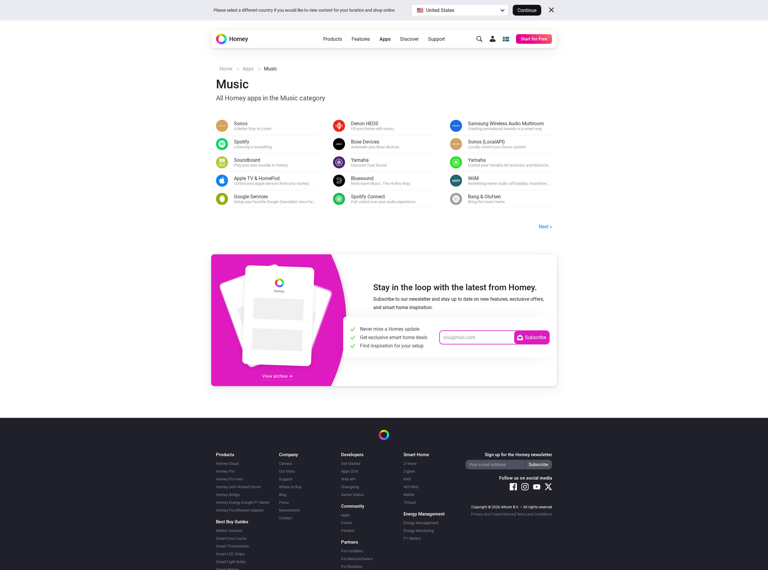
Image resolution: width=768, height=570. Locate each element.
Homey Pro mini (229, 479)
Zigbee (409, 471)
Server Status (352, 494)
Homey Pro (225, 471)
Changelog (350, 487)
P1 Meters (412, 538)
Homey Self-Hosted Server (238, 487)
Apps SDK (349, 471)
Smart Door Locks (231, 538)
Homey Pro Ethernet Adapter (240, 510)
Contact (285, 518)
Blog (282, 494)
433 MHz (411, 487)
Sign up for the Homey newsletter (518, 454)
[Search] (479, 39)
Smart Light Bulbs (231, 562)
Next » (545, 226)
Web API (348, 479)
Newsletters (289, 510)
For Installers (352, 551)
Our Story (287, 471)
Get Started (350, 463)
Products (332, 39)
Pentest (347, 530)
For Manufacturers (357, 559)
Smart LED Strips (230, 554)
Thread (410, 502)
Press (284, 502)
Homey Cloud (227, 463)
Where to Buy (290, 487)
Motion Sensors (229, 530)
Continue (527, 10)
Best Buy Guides (232, 521)
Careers (285, 463)
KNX (407, 479)
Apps (385, 39)
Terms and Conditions (534, 514)
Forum (346, 523)
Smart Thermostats (232, 546)
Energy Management (421, 523)
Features (361, 39)
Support (436, 39)
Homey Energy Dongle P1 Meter (242, 502)
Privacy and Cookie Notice (492, 514)
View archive (275, 376)
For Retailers (351, 566)
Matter (409, 494)
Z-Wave (410, 463)
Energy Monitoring (419, 530)
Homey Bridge (228, 494)
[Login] (492, 39)
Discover (409, 39)
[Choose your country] (505, 39)
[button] (460, 10)
